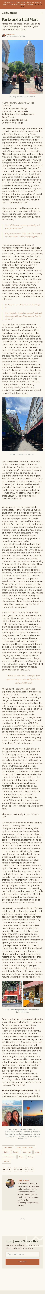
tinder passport (9, 1157)
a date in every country (25, 1147)
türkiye (6, 1161)
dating (6, 1152)
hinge (21, 1157)
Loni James (9, 12)
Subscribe (23, 1262)
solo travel (27, 1152)
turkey (30, 1157)
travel (37, 1152)
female (15, 1152)
